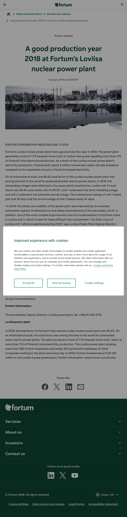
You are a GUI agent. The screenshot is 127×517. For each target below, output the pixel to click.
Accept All (28, 283)
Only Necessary (61, 283)
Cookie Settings (94, 283)
